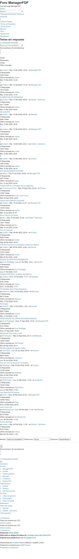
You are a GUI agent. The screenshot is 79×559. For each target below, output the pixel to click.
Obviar (2, 8)
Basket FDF (35, 395)
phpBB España (24, 545)
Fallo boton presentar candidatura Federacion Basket (19, 245)
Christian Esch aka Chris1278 (38, 535)
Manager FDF (36, 70)
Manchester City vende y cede (11, 333)
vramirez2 (6, 350)
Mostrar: (3, 439)
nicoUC (5, 306)
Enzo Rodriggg (8, 262)
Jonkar (5, 232)
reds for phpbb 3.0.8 (28, 537)
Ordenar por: (29, 439)
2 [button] (0, 53)
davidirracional (8, 409)
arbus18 (6, 291)
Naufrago (6, 365)
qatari (5, 173)
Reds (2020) (13, 533)
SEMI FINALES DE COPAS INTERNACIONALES (18, 318)
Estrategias (4, 304)
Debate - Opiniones (38, 99)
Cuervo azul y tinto (9, 188)
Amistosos (39, 380)
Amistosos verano (6, 377)
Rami (5, 395)
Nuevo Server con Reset (9, 215)
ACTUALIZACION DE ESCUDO (11, 171)
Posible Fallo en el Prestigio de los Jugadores (16, 185)
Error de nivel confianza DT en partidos (14, 363)
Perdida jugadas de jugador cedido (13, 348)
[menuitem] (0, 19)
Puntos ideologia (6, 422)
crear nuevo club (6, 407)
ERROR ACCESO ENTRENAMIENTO (14, 259)
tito (4, 217)
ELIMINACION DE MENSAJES (11, 97)
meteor (5, 70)
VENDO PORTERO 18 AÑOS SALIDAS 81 (16, 274)
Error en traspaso (6, 230)
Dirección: (55, 439)
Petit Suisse (7, 336)
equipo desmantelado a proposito (12, 200)
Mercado (34, 114)
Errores (33, 158)
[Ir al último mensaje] (19, 181)
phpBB (15, 542)
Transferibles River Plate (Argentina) (13, 289)
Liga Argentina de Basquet (9, 392)
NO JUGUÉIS (5, 112)
